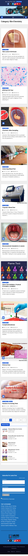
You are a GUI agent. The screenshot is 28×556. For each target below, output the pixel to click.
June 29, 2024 (7, 248)
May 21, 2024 (7, 406)
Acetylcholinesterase (8, 325)
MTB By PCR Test (7, 90)
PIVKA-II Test (6, 365)
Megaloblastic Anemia (13, 449)
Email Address (5, 487)
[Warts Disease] (4, 444)
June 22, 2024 (7, 288)
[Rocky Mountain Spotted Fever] (4, 437)
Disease (10, 401)
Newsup (22, 546)
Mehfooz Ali (16, 54)
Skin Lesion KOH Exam (9, 51)
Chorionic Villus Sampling (10, 130)
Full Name (4, 479)
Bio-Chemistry (5, 49)
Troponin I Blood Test (8, 207)
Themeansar (13, 548)
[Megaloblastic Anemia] (4, 451)
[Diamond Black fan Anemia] (4, 430)
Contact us (18, 551)
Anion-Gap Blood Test (8, 169)
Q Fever (10, 456)
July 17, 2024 (7, 132)
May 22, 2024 (7, 367)
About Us (13, 551)
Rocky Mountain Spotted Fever (16, 435)
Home (9, 551)
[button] (23, 17)
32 (20, 420)
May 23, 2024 (7, 327)
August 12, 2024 (7, 54)
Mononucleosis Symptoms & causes (13, 246)
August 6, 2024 (7, 92)
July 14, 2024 (7, 171)
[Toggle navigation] (13, 17)
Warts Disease (11, 442)
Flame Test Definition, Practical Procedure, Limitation (11, 285)
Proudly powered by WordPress (9, 546)
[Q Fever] (4, 458)
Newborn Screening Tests (10, 403)
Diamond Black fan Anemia (15, 429)
